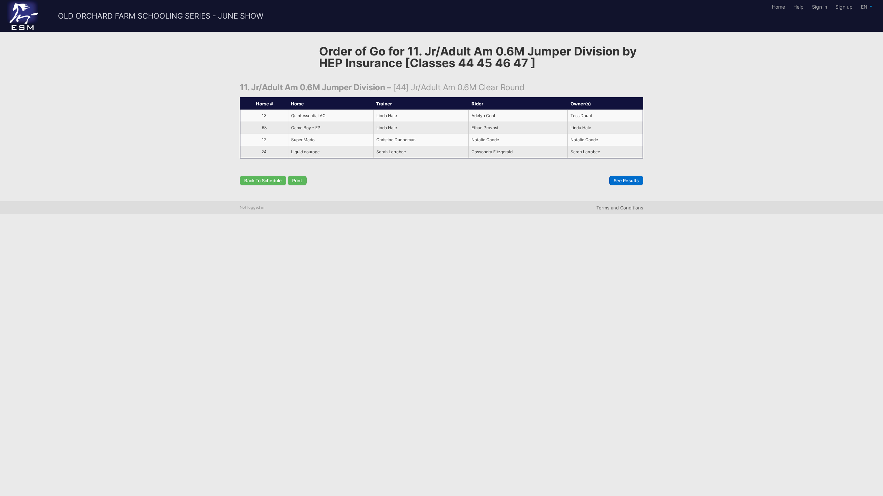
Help (798, 7)
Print (297, 180)
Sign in (819, 7)
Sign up (844, 7)
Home (778, 7)
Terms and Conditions (619, 207)
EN (865, 7)
